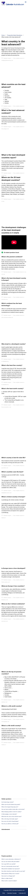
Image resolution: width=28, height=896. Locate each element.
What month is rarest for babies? (9, 880)
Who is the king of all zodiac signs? (9, 818)
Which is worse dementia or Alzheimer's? (11, 859)
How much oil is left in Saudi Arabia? (10, 821)
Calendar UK (22, 893)
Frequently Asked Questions (14, 35)
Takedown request (7, 58)
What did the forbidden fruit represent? (10, 868)
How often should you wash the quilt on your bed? (13, 871)
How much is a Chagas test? (8, 876)
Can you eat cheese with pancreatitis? (10, 861)
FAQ (3, 893)
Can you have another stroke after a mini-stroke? (13, 809)
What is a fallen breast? (7, 878)
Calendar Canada (12, 893)
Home (3, 35)
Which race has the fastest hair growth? (10, 804)
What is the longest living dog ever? (9, 806)
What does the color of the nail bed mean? (11, 816)
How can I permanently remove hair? (10, 866)
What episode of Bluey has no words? (10, 873)
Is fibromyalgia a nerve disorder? (9, 814)
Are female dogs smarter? (7, 802)
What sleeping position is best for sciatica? (11, 811)
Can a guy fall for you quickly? (8, 864)
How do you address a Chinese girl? (10, 823)
